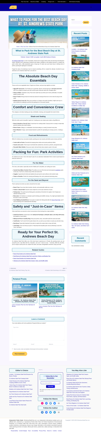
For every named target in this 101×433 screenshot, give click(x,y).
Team (29, 430)
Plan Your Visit (24, 1)
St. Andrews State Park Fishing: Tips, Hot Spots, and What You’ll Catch (80, 225)
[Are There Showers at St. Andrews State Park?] (80, 148)
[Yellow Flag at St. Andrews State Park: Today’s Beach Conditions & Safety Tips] (80, 94)
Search (73, 19)
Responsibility (14, 430)
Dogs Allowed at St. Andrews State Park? (19, 391)
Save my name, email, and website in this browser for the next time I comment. (31, 349)
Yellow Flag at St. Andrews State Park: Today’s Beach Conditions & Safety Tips (79, 103)
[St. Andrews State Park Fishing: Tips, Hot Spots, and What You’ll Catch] (80, 216)
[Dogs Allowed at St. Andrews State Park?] (80, 130)
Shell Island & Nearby (74, 1)
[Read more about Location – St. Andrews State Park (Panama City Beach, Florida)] (24, 290)
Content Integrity (23, 430)
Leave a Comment (16, 304)
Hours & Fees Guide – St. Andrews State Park (78, 405)
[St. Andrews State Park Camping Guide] (80, 60)
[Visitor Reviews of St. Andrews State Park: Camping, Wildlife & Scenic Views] (80, 76)
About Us (49, 430)
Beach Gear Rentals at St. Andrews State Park (24, 258)
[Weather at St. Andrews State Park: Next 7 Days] (80, 113)
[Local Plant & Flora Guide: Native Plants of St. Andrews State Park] (80, 182)
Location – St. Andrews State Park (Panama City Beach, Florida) (24, 300)
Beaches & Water (35, 1)
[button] (55, 2)
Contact (60, 430)
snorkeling (57, 170)
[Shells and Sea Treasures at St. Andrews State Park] (80, 165)
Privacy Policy (42, 430)
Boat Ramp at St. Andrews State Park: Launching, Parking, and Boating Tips (31, 256)
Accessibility (35, 430)
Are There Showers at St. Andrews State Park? (20, 394)
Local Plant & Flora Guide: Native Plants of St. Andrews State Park (79, 191)
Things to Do (51, 1)
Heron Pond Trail (56, 200)
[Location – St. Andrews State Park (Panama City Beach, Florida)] (80, 42)
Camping (43, 1)
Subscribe (50, 386)
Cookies (55, 430)
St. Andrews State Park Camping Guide (18, 378)
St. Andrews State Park (17, 60)
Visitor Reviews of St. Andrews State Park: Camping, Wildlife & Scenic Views (51, 301)
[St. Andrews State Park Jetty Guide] (80, 200)
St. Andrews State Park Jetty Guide (17, 404)
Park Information (62, 1)
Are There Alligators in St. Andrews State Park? (78, 403)
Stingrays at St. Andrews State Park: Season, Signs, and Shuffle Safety (30, 260)
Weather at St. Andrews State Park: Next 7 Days (21, 389)
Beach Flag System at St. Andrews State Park (24, 253)
